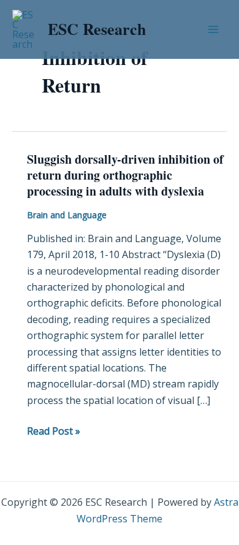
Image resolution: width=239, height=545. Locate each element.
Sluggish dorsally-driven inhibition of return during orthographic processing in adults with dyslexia (125, 175)
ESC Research (97, 28)
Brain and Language (67, 215)
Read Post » (53, 430)
